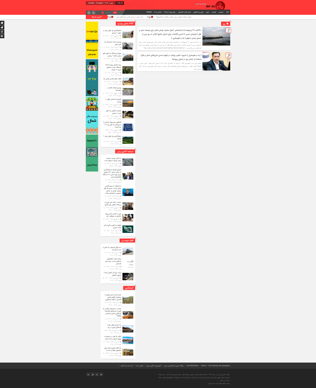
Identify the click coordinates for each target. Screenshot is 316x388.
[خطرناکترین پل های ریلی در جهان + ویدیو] (118, 34)
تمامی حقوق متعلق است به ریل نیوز (219, 383)
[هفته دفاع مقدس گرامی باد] (118, 81)
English (149, 12)
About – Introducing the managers (215, 365)
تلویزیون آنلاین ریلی (153, 365)
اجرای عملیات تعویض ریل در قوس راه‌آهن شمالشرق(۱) (200, 17)
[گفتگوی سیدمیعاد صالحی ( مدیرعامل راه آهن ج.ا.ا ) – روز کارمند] (118, 127)
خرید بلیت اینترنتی (184, 12)
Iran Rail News (192, 365)
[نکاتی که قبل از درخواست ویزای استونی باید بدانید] (118, 340)
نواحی (214, 12)
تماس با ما (157, 12)
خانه (227, 12)
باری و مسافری (199, 12)
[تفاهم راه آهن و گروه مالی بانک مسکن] (118, 228)
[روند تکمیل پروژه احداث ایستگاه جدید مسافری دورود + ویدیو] (118, 70)
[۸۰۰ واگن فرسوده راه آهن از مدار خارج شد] (118, 251)
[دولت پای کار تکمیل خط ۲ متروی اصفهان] (118, 276)
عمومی (221, 12)
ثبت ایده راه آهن (127, 365)
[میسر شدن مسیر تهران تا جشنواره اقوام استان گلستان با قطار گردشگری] (118, 300)
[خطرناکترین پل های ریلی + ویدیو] (118, 139)
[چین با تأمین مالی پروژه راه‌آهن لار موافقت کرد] (118, 217)
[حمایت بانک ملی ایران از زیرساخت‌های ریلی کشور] (118, 206)
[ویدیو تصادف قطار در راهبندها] (118, 91)
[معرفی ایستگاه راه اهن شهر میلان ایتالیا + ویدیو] (118, 57)
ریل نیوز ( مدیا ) (169, 12)
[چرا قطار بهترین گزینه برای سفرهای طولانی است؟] (118, 351)
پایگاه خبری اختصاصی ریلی (174, 365)
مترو (207, 12)
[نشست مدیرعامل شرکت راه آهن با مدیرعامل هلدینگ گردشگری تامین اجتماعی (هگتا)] (118, 315)
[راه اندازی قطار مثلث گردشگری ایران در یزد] (118, 329)
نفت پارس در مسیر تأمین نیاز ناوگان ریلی (156, 17)
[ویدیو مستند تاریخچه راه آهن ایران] (118, 45)
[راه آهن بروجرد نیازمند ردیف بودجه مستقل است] (118, 162)
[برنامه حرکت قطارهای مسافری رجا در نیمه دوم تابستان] (118, 264)
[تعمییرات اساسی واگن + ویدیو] (118, 103)
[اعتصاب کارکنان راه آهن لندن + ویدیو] (118, 114)
